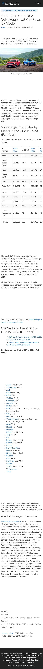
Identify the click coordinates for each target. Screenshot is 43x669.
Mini (8, 450)
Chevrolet (10, 401)
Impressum (7, 660)
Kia (7, 437)
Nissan (9, 453)
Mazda (9, 445)
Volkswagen (11, 469)
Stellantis (10, 461)
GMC (8, 424)
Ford (8, 416)
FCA (8, 408)
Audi (8, 390)
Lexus (8, 440)
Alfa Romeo (11, 387)
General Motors (12, 419)
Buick (8, 395)
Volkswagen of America (11, 521)
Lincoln (9, 443)
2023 (5, 615)
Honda (9, 427)
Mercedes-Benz (13, 448)
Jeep (8, 435)
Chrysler (9, 403)
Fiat (7, 414)
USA (3, 27)
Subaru (9, 464)
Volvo (8, 472)
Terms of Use (17, 660)
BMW (8, 393)
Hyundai (9, 429)
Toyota (9, 466)
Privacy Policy (28, 660)
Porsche (9, 456)
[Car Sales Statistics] (10, 3)
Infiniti (8, 432)
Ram (8, 458)
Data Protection (20, 662)
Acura (8, 385)
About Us (30, 662)
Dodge (9, 406)
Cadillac (9, 398)
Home (4, 633)
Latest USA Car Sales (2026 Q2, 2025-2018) (21, 10)
